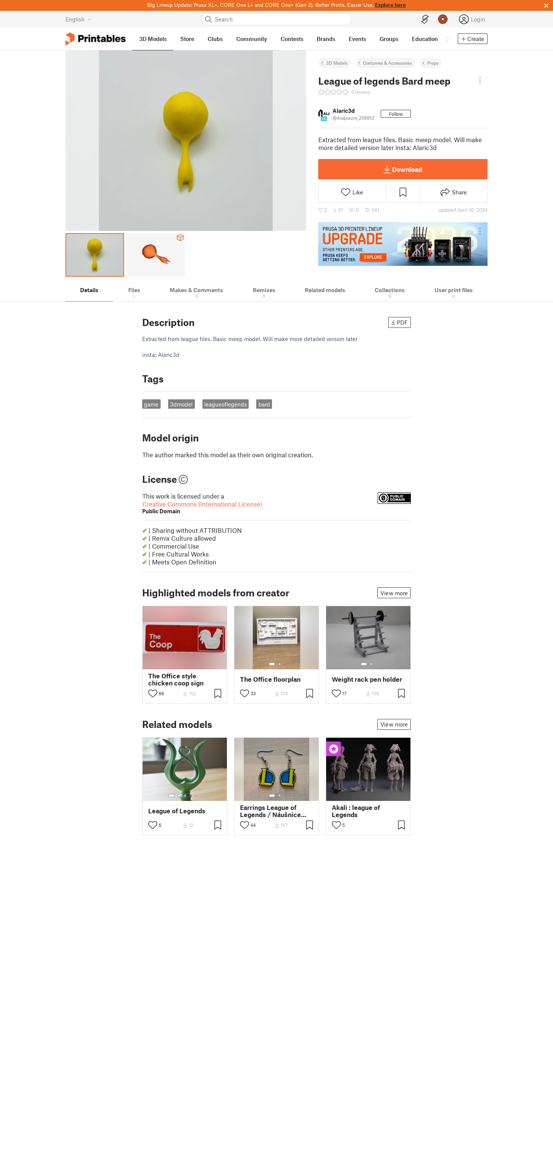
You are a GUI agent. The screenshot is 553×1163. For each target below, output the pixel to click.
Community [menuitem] (251, 38)
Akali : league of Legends (356, 811)
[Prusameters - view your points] (443, 19)
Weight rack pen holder (367, 679)
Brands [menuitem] (326, 38)
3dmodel (181, 404)
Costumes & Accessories (387, 62)
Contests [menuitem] (292, 38)
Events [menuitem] (357, 38)
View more (394, 593)
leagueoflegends (225, 404)
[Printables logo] (95, 38)
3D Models (337, 62)
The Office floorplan (270, 679)
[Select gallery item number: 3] (185, 795)
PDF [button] (402, 322)
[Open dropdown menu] (480, 80)
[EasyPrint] (425, 19)
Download (407, 169)
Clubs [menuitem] (215, 38)
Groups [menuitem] (389, 38)
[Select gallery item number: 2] (279, 664)
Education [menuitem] (425, 38)
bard (264, 404)
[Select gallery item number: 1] (272, 664)
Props (433, 62)
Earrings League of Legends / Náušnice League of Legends (270, 811)
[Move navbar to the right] (446, 38)
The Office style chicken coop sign (176, 679)
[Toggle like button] (152, 693)
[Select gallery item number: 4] (191, 795)
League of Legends (176, 810)
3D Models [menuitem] (153, 38)
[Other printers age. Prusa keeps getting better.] (403, 244)
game (151, 404)
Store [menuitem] (187, 38)
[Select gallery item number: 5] (196, 795)
